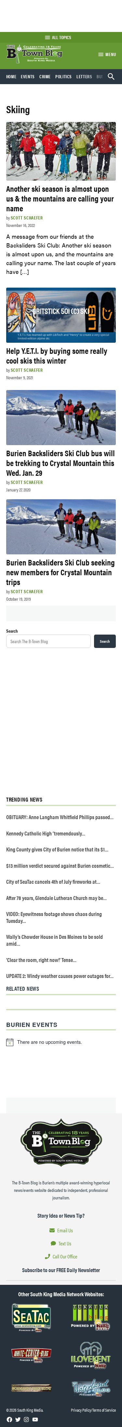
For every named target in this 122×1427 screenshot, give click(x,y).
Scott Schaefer (27, 217)
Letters (84, 76)
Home (11, 76)
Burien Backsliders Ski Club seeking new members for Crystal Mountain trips (60, 571)
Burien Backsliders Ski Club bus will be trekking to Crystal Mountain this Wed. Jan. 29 (60, 462)
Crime (45, 76)
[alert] (61, 1042)
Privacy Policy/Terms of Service (93, 1410)
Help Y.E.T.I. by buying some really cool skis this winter (56, 355)
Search (12, 630)
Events (28, 76)
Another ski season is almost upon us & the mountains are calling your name (60, 198)
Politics (63, 76)
